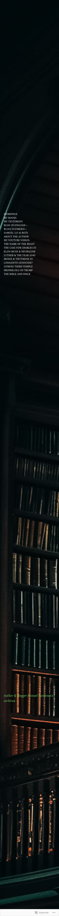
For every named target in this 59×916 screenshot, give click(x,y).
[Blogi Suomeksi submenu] (26, 229)
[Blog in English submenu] (26, 225)
